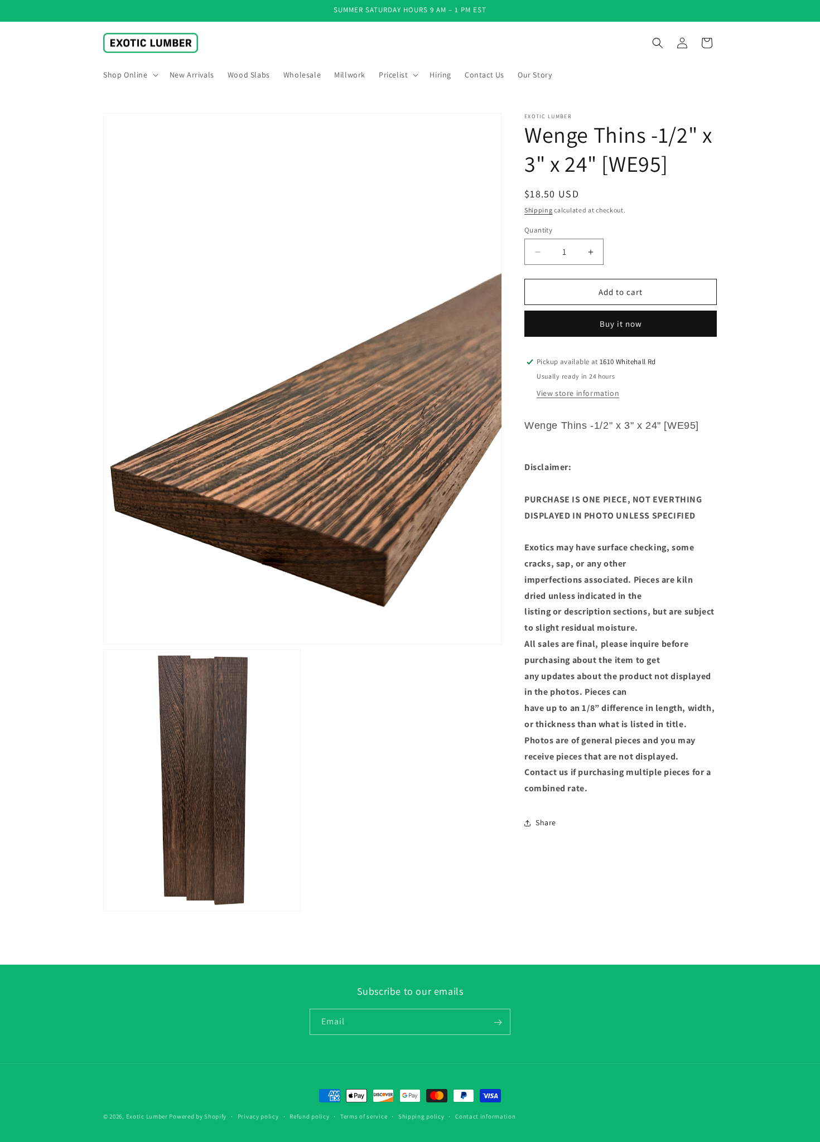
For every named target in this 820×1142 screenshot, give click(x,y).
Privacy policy (258, 1116)
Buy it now (621, 323)
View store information (578, 393)
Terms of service (363, 1116)
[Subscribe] (497, 1022)
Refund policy (309, 1116)
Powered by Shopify (197, 1116)
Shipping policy (421, 1116)
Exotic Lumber (147, 1116)
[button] (130, 74)
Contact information (485, 1116)
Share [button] (546, 822)
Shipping (538, 210)
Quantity (538, 230)
